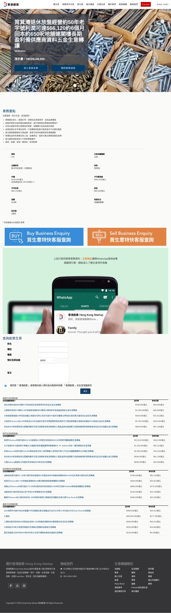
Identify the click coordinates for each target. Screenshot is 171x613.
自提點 (117, 569)
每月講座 (90, 4)
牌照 (150, 584)
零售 (133, 580)
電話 (9, 349)
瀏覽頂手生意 (68, 4)
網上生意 (118, 576)
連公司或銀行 (153, 580)
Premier (146, 4)
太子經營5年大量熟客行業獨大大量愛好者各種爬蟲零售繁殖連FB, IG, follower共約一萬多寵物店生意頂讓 (47, 446)
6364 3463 (163, 4)
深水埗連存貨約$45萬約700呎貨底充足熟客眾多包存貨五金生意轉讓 (32, 405)
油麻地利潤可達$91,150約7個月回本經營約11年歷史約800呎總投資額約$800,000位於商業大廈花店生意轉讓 (49, 475)
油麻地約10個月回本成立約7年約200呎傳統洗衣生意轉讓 (28, 492)
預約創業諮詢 (68, 68)
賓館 (150, 576)
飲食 (116, 580)
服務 (133, 584)
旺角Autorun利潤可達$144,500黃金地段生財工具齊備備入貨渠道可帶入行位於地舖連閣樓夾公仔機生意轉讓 (49, 451)
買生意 (80, 4)
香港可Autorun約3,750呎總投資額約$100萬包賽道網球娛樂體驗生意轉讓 (34, 481)
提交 (85, 391)
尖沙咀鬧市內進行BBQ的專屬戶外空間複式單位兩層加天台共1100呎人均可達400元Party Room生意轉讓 (47, 511)
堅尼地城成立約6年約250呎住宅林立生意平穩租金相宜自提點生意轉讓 (33, 533)
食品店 (151, 572)
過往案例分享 (120, 591)
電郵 (9, 355)
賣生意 (56, 4)
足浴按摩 (135, 569)
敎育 (116, 572)
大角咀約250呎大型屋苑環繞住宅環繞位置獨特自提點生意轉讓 (30, 527)
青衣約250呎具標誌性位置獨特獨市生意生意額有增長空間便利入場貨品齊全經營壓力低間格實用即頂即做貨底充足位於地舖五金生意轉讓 (61, 427)
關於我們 (112, 4)
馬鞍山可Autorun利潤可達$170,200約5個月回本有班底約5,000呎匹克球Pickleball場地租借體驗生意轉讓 (47, 486)
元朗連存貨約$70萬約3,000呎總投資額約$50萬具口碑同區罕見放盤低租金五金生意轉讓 (40, 410)
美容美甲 (118, 587)
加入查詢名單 (31, 68)
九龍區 (7, 516)
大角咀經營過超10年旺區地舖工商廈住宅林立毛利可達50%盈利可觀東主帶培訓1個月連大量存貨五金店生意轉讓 (50, 416)
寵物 (133, 572)
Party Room (120, 584)
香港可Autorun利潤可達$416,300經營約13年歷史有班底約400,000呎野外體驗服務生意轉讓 (42, 440)
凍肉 (133, 576)
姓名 (9, 344)
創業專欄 (123, 4)
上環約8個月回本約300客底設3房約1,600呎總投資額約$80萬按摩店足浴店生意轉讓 (38, 522)
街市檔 (151, 569)
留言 (9, 373)
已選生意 (101, 4)
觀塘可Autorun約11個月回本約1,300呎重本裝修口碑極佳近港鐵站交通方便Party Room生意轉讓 (43, 497)
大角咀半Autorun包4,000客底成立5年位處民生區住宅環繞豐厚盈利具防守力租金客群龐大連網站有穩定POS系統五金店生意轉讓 (57, 421)
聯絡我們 (134, 4)
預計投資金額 (13, 360)
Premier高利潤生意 (139, 587)
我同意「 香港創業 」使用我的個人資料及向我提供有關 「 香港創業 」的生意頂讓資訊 (51, 385)
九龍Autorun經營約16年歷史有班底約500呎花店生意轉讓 (28, 462)
